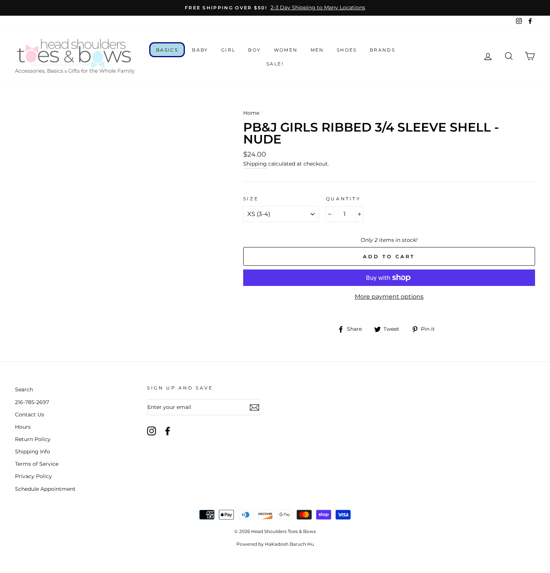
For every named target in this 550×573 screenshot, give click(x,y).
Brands (382, 50)
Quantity (343, 198)
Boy (254, 50)
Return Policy (33, 439)
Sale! (275, 64)
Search (24, 389)
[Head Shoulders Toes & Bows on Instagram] (151, 430)
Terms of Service (36, 464)
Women (286, 50)
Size (251, 198)
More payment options (389, 296)
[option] (275, 8)
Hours (23, 427)
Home (251, 113)
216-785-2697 (32, 402)
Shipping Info (32, 452)
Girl (228, 50)
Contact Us (29, 415)
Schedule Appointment (45, 489)
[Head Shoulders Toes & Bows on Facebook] (167, 430)
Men (317, 50)
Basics (167, 50)
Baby (200, 50)
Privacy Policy (33, 476)
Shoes (347, 50)
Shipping (255, 164)
